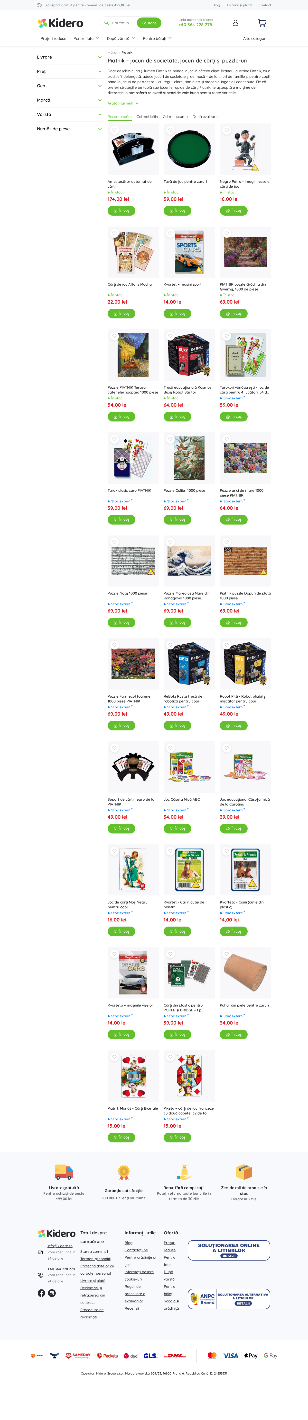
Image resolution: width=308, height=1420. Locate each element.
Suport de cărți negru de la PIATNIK (131, 801)
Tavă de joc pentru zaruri (185, 181)
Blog (216, 5)
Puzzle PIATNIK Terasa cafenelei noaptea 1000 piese (133, 389)
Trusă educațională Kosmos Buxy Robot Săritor (187, 389)
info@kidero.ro (60, 1246)
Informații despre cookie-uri (139, 1275)
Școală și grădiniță (171, 1305)
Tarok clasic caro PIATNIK (129, 490)
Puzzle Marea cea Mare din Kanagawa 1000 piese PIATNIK (187, 596)
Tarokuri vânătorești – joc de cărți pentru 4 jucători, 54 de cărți (244, 390)
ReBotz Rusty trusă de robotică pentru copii (183, 698)
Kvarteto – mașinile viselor (130, 1005)
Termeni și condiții (95, 1258)
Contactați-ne (136, 1250)
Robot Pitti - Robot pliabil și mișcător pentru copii (243, 698)
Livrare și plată (239, 5)
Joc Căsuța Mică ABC (182, 799)
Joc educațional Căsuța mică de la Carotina (245, 801)
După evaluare (205, 116)
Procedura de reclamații (92, 1313)
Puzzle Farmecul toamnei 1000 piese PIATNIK (129, 698)
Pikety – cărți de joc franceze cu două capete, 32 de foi (189, 1110)
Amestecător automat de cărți (130, 184)
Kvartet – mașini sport (183, 284)
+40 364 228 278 (195, 24)
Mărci (112, 52)
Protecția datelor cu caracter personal (97, 1270)
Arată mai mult (121, 103)
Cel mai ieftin (147, 116)
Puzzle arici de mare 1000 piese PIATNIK (241, 493)
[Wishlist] (114, 130)
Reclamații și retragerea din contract (92, 1295)
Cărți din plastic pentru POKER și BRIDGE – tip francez (183, 1008)
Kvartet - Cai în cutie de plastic (184, 904)
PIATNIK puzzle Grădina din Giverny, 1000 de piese (243, 286)
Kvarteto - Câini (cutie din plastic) (242, 904)
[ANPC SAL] (229, 1299)
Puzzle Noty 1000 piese (127, 593)
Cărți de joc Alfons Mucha (130, 284)
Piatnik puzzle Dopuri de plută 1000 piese (245, 595)
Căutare (149, 22)
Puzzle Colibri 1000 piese (184, 490)
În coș (124, 210)
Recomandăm (120, 116)
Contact (265, 5)
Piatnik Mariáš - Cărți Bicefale (133, 1108)
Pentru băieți (154, 38)
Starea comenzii (94, 1251)
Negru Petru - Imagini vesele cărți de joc (245, 184)
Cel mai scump (175, 116)
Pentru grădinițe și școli (140, 1261)
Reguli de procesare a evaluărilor (135, 1293)
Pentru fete (83, 38)
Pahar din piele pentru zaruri (244, 1005)
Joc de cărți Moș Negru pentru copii (128, 904)
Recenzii (132, 1308)
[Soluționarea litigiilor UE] (229, 1250)
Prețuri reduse (53, 38)
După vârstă (118, 38)
